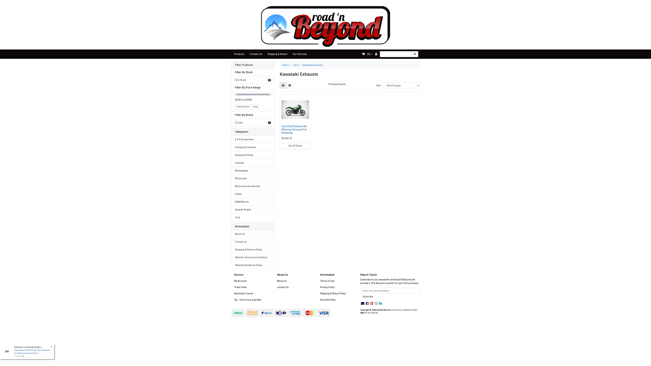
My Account (240, 281)
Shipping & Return (277, 54)
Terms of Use (327, 281)
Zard (237, 217)
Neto (415, 310)
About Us (240, 234)
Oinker (238, 194)
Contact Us (256, 54)
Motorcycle (241, 178)
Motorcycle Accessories (247, 186)
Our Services (300, 54)
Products (239, 54)
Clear (255, 107)
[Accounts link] (376, 54)
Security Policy (328, 299)
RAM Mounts (242, 201)
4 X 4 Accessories (244, 139)
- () (367, 54)
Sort (378, 85)
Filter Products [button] (244, 65)
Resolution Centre (243, 293)
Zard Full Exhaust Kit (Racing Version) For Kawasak (294, 129)
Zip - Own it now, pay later (247, 299)
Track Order (240, 287)
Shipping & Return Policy (333, 293)
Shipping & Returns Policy (248, 249)
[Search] (414, 54)
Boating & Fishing (244, 155)
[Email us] (362, 303)
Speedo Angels (243, 209)
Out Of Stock (295, 145)
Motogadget (241, 170)
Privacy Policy (327, 287)
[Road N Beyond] (325, 26)
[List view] (289, 85)
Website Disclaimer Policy (248, 265)
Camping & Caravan (245, 147)
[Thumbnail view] (283, 85)
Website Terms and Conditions (251, 257)
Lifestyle (239, 162)
